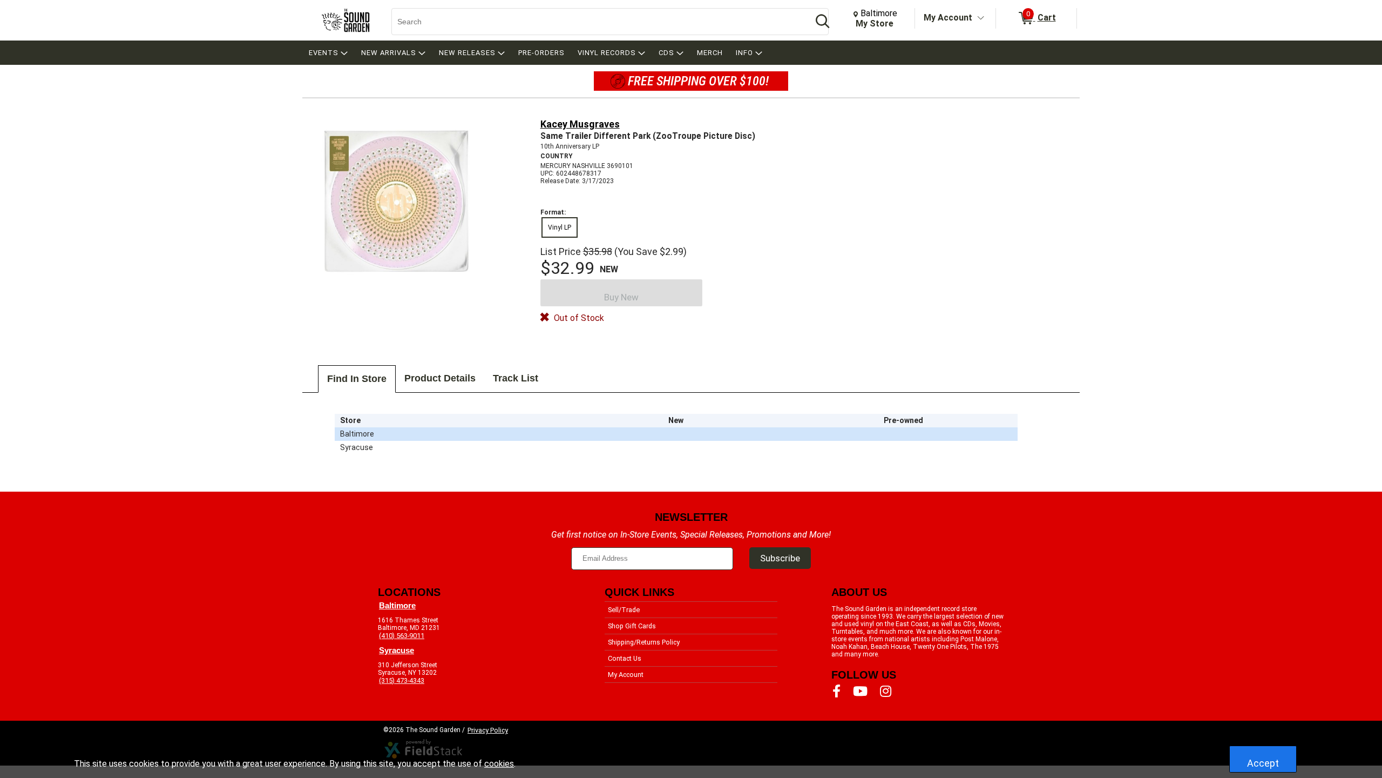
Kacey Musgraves (580, 124)
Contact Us (624, 658)
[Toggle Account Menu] (980, 18)
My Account (948, 17)
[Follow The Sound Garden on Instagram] (885, 691)
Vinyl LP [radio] (559, 227)
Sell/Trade (624, 610)
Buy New (621, 297)
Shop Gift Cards (632, 626)
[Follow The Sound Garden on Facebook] (836, 691)
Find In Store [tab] (357, 378)
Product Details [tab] (440, 378)
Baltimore (397, 605)
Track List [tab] (515, 378)
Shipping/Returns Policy (644, 642)
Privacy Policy (488, 730)
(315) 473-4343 (401, 680)
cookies (499, 764)
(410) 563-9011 (401, 636)
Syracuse (396, 650)
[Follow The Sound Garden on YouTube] (860, 691)
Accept (1263, 763)
